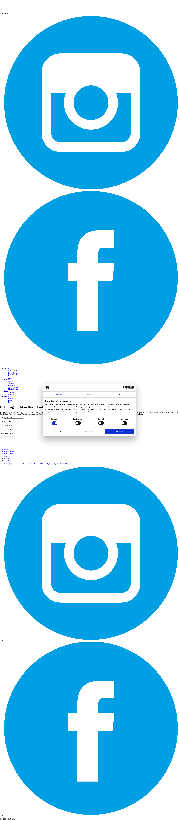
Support (6, 458)
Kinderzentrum (13, 376)
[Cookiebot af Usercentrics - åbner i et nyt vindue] (125, 387)
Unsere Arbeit (12, 372)
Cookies (7, 460)
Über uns (7, 368)
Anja (9, 378)
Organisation (12, 370)
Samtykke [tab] (58, 394)
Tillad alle (119, 431)
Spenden (7, 380)
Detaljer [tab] (89, 394)
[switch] (78, 423)
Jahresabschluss (9, 451)
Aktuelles (11, 393)
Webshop (11, 383)
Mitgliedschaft (13, 389)
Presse (10, 400)
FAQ (10, 402)
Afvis (60, 431)
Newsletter (11, 394)
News (6, 391)
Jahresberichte (8, 453)
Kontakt (6, 396)
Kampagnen (12, 385)
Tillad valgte (89, 431)
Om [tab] (120, 394)
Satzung (6, 449)
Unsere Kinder (13, 374)
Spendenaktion (13, 387)
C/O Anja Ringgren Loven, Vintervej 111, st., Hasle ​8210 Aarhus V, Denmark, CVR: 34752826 (35, 464)
